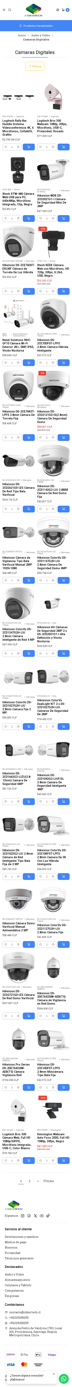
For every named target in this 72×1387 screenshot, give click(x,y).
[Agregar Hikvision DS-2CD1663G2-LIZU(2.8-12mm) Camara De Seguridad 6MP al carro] (29, 801)
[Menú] (4, 10)
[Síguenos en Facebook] (29, 1216)
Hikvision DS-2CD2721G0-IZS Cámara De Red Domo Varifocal (18, 995)
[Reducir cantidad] (6, 147)
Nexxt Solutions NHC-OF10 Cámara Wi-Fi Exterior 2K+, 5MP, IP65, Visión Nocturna (18, 345)
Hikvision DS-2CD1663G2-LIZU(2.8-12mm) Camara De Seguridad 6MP (16, 779)
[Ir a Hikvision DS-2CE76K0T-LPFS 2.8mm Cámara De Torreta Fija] (18, 386)
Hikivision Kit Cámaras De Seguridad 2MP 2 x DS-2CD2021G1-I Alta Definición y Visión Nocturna (52, 634)
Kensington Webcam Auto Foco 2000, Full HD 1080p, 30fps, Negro (53, 1138)
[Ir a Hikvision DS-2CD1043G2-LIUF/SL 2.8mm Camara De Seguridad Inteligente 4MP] (53, 750)
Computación (14, 1290)
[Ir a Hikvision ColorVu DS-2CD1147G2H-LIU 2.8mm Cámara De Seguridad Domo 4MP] (53, 532)
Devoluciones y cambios (21, 1237)
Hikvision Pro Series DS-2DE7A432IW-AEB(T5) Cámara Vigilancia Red (16, 1070)
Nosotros (11, 1247)
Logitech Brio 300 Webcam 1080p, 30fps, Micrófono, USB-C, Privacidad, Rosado (52, 126)
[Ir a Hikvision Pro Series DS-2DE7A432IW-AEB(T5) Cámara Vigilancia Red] (18, 1039)
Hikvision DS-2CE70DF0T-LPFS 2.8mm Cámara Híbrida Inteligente (52, 345)
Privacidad (12, 1253)
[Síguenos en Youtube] (42, 1216)
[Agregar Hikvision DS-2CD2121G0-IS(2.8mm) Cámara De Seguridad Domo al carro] (64, 437)
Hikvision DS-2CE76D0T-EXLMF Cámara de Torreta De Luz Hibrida (18, 268)
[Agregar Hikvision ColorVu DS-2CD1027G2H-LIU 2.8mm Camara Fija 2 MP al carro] (29, 726)
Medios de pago (15, 1242)
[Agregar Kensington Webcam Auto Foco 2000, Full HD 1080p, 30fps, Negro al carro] (64, 1160)
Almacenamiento (17, 1280)
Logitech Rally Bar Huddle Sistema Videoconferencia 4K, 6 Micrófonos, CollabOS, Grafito (18, 127)
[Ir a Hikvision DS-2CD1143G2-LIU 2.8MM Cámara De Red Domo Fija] (53, 461)
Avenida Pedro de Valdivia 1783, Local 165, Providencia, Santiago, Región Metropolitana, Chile (35, 1331)
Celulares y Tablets (18, 1285)
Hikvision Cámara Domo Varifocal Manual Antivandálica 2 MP (18, 927)
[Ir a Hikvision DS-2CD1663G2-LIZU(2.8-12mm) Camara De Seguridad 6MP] (18, 750)
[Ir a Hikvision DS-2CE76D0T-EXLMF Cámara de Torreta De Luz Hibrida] (18, 241)
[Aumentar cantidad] (18, 147)
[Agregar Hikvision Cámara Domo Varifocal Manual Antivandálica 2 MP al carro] (29, 944)
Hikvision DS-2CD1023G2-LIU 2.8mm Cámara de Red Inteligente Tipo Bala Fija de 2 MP (17, 857)
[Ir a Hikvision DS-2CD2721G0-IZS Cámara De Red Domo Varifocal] (18, 967)
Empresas (12, 1296)
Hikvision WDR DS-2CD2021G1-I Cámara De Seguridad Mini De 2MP (51, 201)
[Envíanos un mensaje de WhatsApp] (64, 1379)
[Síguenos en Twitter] (35, 1216)
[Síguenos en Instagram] (23, 1216)
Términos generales (19, 1258)
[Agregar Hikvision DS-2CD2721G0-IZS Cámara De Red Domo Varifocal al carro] (29, 1016)
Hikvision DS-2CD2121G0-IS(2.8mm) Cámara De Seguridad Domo (52, 417)
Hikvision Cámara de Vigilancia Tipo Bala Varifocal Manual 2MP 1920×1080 (17, 563)
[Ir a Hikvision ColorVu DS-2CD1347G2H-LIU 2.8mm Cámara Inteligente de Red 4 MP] (18, 603)
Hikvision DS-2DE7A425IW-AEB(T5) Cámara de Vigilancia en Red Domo (51, 998)
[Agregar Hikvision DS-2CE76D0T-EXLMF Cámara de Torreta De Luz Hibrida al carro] (29, 291)
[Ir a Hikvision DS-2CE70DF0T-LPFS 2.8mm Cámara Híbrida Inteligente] (53, 314)
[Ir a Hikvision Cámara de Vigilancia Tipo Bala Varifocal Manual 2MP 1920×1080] (18, 532)
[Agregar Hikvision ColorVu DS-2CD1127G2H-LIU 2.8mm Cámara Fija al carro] (64, 944)
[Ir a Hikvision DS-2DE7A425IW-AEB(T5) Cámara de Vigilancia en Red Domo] (53, 967)
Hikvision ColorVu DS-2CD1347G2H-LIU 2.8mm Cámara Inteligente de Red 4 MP (18, 634)
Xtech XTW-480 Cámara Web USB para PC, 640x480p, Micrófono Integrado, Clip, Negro (18, 199)
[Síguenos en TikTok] (48, 1216)
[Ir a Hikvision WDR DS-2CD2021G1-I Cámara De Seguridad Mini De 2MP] (53, 170)
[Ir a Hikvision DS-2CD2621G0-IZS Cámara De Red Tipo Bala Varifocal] (18, 461)
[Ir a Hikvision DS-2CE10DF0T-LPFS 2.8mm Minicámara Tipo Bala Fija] (53, 1039)
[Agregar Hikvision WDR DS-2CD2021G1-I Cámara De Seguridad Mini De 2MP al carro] (64, 218)
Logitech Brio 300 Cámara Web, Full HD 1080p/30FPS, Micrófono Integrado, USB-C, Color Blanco (16, 1141)
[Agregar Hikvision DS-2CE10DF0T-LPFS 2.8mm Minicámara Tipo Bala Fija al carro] (64, 1087)
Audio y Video (40, 35)
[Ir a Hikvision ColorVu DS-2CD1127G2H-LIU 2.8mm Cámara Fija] (53, 900)
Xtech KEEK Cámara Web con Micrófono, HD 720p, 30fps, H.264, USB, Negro (53, 270)
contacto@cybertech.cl (25, 1312)
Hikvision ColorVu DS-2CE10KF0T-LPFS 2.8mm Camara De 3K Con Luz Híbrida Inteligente (52, 857)
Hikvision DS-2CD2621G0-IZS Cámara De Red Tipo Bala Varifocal (18, 489)
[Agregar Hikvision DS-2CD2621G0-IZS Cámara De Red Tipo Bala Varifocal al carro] (29, 509)
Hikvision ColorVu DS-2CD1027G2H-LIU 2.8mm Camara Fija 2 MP (17, 707)
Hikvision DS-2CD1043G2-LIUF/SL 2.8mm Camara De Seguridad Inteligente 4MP (51, 782)
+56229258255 (19, 1317)
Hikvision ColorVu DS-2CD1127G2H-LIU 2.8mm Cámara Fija (52, 929)
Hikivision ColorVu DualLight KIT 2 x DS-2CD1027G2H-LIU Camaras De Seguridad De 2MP (52, 707)
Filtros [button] (36, 66)
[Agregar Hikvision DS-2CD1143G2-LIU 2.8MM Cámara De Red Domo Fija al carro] (64, 509)
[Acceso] (57, 10)
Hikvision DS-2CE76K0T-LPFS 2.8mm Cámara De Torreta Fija (18, 415)
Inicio (22, 35)
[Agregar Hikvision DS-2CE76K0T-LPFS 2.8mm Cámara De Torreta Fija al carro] (29, 437)
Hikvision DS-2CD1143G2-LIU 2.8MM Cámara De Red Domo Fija (52, 491)
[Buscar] (9, 10)
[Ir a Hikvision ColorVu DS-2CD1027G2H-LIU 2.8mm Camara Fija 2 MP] (18, 676)
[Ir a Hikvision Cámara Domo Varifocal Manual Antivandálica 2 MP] (18, 900)
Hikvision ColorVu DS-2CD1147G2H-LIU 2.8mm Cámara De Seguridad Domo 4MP (52, 563)
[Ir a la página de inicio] (33, 10)
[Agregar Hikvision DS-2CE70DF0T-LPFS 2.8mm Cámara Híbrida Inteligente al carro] (64, 362)
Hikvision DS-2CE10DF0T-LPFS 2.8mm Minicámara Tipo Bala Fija (50, 1070)
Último (48, 1181)
